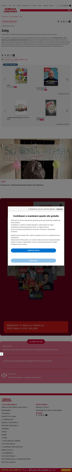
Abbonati (60, 209)
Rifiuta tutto (33, 260)
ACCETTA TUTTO (33, 250)
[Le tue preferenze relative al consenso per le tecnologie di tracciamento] (1, 354)
